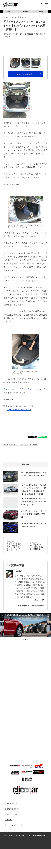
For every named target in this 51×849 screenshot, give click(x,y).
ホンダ (5, 445)
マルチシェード (30, 389)
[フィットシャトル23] (25, 351)
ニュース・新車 (15, 17)
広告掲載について (12, 809)
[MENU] (46, 4)
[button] (49, 11)
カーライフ (42, 11)
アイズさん (8, 389)
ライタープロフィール (13, 825)
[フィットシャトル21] (16, 99)
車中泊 (34, 445)
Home (25, 11)
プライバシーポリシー (13, 814)
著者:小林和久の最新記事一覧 (31, 605)
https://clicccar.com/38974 (19, 409)
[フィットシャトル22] (25, 209)
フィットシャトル (25, 445)
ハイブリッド (13, 445)
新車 (25, 17)
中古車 (8, 11)
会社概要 (8, 819)
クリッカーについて (12, 803)
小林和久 (6, 36)
